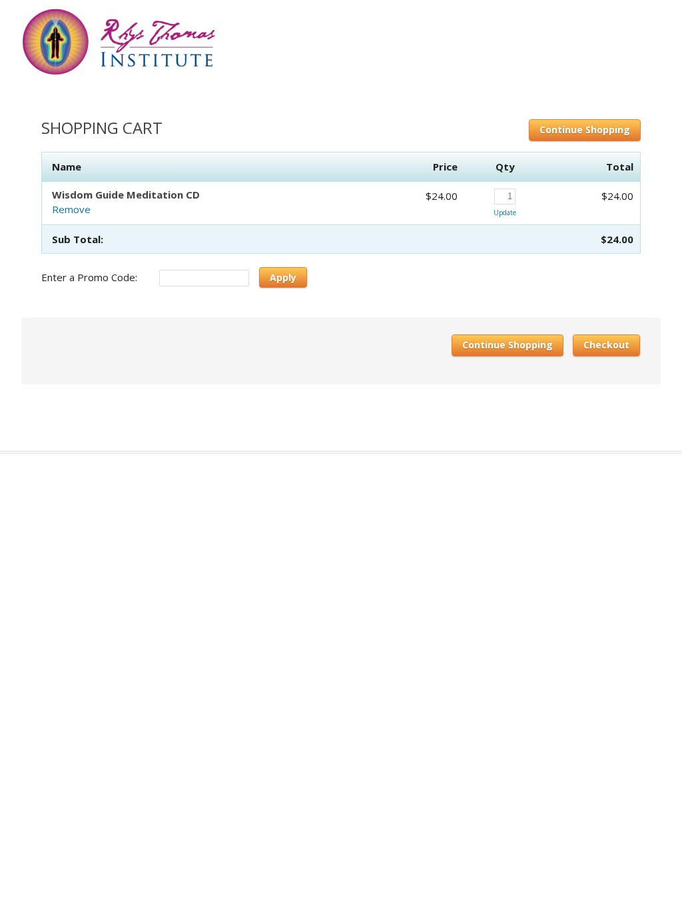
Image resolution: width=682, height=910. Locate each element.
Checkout (606, 344)
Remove (71, 209)
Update (505, 212)
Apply (283, 277)
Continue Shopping (584, 129)
